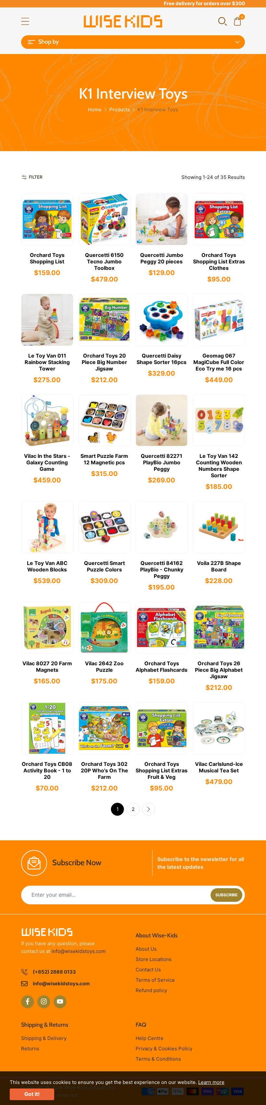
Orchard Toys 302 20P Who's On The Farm (104, 770)
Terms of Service (155, 980)
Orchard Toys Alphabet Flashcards (161, 666)
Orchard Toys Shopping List (47, 258)
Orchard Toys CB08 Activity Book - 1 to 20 (47, 770)
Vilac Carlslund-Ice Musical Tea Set (219, 767)
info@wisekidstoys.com (79, 951)
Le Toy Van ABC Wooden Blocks (47, 566)
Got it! (32, 1094)
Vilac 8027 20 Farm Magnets (47, 666)
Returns (30, 1048)
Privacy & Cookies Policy (164, 1048)
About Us (146, 949)
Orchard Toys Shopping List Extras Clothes (219, 261)
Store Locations (154, 959)
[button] (222, 21)
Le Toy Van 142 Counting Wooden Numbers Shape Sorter (219, 466)
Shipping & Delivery (43, 1038)
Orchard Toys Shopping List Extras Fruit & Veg (161, 770)
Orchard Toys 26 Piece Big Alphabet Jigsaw (219, 670)
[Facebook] (27, 1001)
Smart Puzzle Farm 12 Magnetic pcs (104, 459)
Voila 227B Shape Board (219, 566)
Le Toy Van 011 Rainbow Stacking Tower (47, 362)
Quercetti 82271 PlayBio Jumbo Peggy (161, 462)
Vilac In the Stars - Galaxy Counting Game (47, 462)
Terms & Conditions (158, 1059)
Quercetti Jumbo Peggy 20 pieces (161, 258)
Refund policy (151, 990)
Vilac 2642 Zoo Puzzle (104, 666)
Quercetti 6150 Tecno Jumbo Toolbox (104, 261)
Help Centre (149, 1038)
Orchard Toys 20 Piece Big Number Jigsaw (104, 362)
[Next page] (148, 809)
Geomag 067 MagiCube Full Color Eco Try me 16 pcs (218, 362)
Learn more (211, 1082)
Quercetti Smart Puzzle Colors (104, 566)
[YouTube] (60, 1001)
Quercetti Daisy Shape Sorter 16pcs (162, 358)
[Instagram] (43, 1001)
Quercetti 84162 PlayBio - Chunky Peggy (161, 569)
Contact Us (148, 970)
